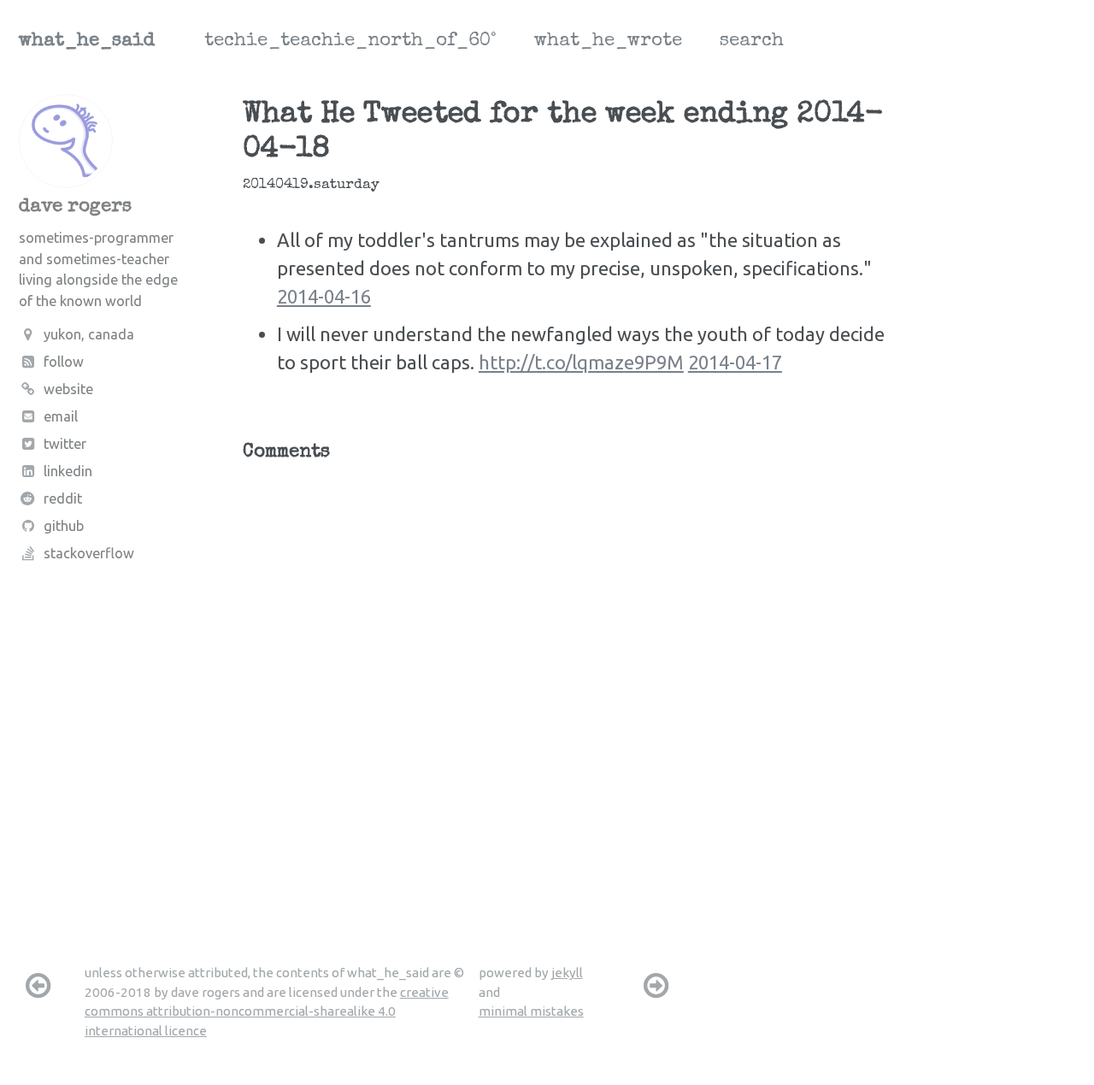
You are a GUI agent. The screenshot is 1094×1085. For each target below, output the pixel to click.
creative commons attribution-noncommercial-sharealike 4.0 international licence (267, 1011)
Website (68, 389)
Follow (64, 361)
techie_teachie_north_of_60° (350, 41)
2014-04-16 (324, 296)
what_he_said (87, 41)
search (752, 41)
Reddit (63, 499)
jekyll (567, 972)
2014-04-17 (735, 362)
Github (64, 526)
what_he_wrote (608, 41)
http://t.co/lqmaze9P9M (581, 362)
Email (61, 417)
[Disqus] (570, 686)
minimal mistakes (531, 1011)
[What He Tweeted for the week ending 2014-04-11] (656, 985)
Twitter (65, 444)
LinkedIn (68, 472)
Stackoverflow (89, 554)
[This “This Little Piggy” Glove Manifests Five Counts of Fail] (37, 985)
